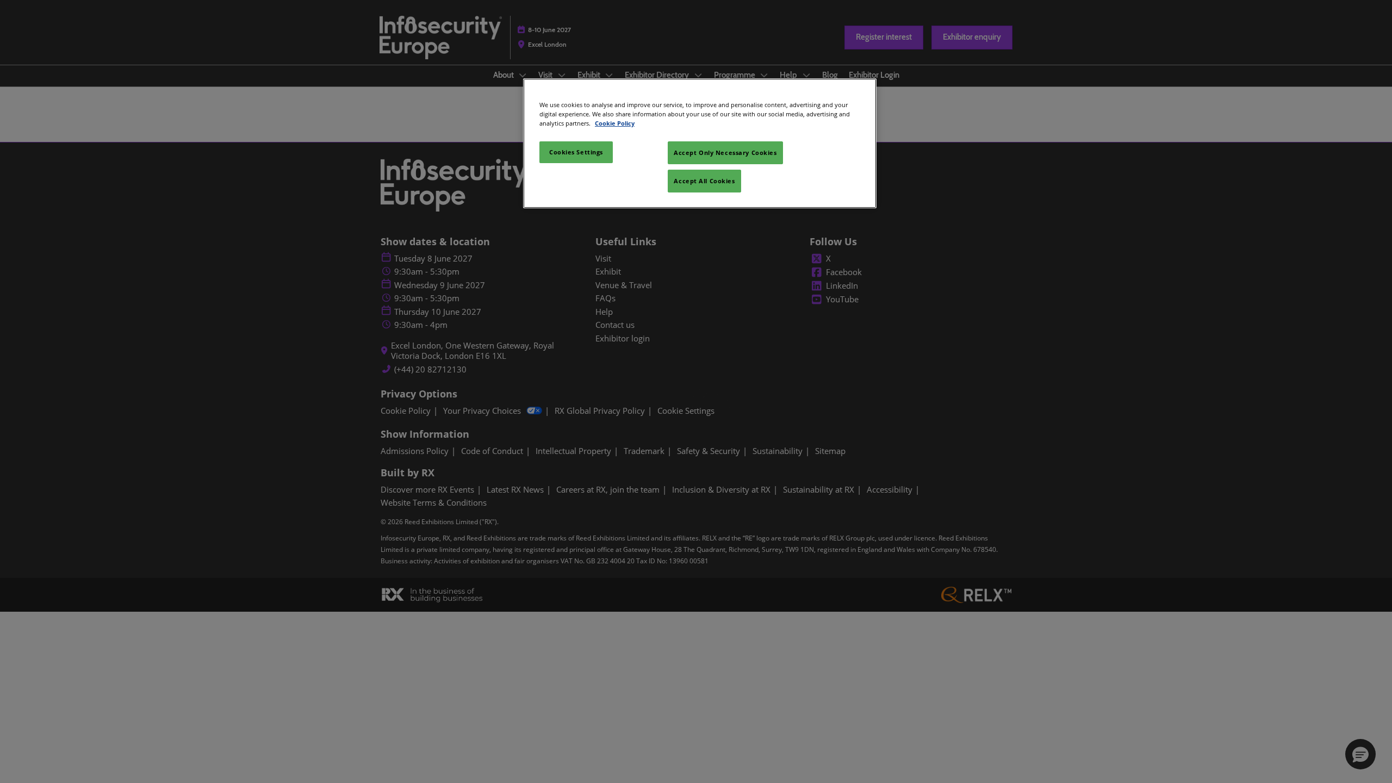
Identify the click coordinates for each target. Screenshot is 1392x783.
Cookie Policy (615, 123)
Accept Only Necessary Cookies (725, 152)
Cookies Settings (576, 152)
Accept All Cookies (704, 181)
